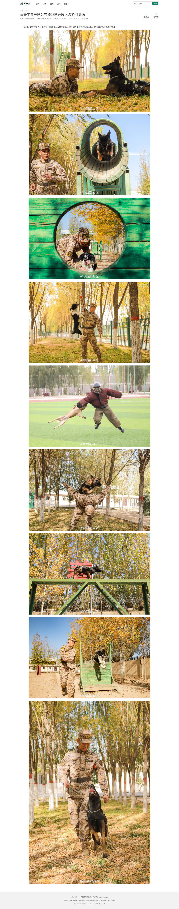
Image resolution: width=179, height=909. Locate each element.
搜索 (155, 4)
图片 (51, 3)
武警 (21, 10)
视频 (59, 3)
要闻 (37, 3)
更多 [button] (66, 3)
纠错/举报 (74, 897)
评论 (44, 3)
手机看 (146, 17)
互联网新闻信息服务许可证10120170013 (94, 897)
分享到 (156, 17)
